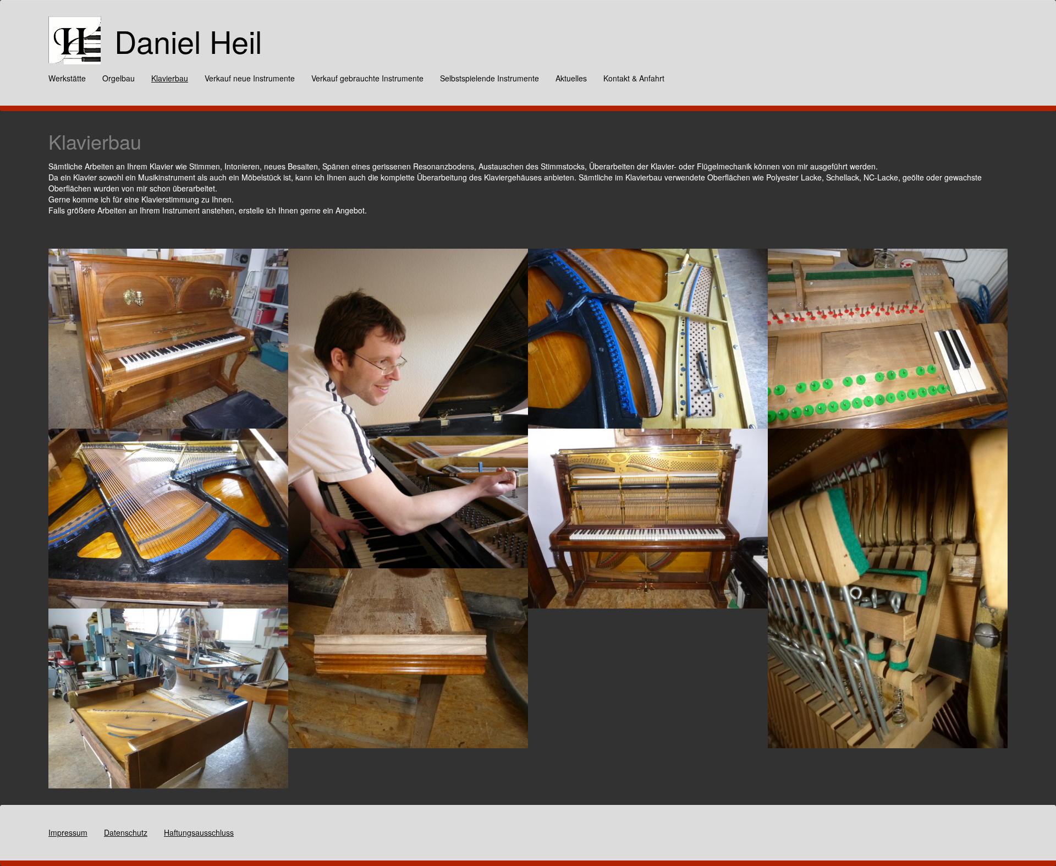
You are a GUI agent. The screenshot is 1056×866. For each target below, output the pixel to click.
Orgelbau (118, 78)
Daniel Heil (188, 40)
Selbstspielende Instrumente (489, 78)
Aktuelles (571, 78)
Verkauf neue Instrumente (250, 78)
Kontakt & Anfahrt (633, 78)
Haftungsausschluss (199, 832)
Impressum (67, 832)
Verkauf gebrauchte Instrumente (367, 78)
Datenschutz (125, 832)
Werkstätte (67, 78)
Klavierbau (169, 78)
